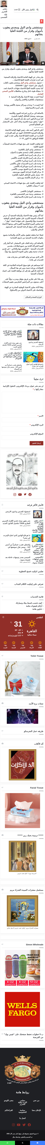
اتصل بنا (22, 1118)
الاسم (40, 416)
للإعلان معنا (36, 1110)
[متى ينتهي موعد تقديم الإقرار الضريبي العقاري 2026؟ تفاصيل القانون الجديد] (12, 335)
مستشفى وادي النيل (28, 83)
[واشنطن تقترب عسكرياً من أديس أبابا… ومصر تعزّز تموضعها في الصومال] (12, 357)
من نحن (36, 1100)
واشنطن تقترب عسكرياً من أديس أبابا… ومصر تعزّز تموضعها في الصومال (12, 367)
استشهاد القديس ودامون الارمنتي (17, 512)
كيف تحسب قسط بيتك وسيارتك (29, 603)
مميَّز (14, 1137)
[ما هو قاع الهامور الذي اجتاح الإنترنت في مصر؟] (33, 357)
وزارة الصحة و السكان (33, 297)
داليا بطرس (37, 38)
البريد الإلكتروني (36, 425)
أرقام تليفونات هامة (34, 606)
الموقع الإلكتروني (36, 434)
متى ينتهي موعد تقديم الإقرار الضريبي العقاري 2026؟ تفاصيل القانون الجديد (12, 345)
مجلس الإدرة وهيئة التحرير (22, 1102)
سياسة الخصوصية (23, 1111)
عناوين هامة (37, 609)
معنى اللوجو (8, 1100)
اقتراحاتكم (9, 1110)
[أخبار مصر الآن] (28, 10)
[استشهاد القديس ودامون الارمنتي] (33, 335)
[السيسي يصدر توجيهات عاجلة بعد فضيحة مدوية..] (37, 560)
